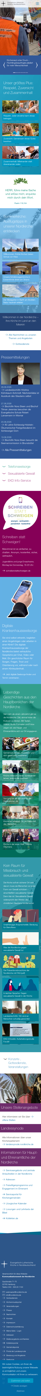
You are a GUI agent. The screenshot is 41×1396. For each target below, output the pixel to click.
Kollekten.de (12, 1218)
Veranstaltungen (12, 1306)
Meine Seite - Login (13, 1331)
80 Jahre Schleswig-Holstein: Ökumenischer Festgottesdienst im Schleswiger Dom (18, 427)
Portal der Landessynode (16, 1351)
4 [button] (22, 72)
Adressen (10, 1179)
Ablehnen (20, 1391)
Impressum (10, 1322)
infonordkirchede (13, 1295)
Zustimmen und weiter (20, 1380)
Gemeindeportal (12, 1347)
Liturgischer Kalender (16, 1203)
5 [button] (24, 72)
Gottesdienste (22, 344)
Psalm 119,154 (20, 203)
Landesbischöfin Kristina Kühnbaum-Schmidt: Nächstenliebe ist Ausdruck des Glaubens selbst (20, 393)
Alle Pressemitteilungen (18, 449)
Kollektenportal (12, 1343)
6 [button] (27, 72)
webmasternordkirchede (16, 1292)
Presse (9, 1310)
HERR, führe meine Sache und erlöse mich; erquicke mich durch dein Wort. (20, 193)
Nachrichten (11, 1314)
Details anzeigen (20, 1385)
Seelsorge (10, 1359)
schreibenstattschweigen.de (18, 570)
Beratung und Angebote (15, 1355)
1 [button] (14, 72)
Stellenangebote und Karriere (17, 1339)
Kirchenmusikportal (13, 1302)
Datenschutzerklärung (15, 1327)
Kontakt (9, 1318)
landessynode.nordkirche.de (19, 1144)
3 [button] (19, 72)
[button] (37, 4)
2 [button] (17, 72)
